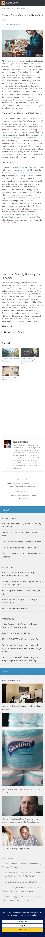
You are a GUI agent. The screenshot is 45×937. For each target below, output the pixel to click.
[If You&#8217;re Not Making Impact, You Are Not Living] (30, 353)
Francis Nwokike (12, 24)
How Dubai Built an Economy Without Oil (20, 881)
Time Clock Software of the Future (17, 633)
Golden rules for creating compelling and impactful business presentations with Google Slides (22, 648)
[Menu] (42, 3)
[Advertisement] (22, 248)
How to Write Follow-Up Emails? (16, 608)
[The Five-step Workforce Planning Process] (10, 371)
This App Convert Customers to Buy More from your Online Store (18, 574)
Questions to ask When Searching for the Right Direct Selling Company (22, 583)
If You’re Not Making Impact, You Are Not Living (28, 360)
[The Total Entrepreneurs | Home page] (12, 3)
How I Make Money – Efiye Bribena (16, 848)
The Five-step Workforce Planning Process (9, 378)
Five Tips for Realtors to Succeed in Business (22, 541)
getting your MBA (27, 169)
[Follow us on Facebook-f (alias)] (38, 509)
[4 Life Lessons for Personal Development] (10, 353)
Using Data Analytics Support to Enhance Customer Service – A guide (20, 626)
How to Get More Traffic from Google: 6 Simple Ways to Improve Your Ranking (20, 659)
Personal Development (14, 8)
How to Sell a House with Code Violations (20, 547)
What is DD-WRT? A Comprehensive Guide (21, 639)
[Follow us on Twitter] (41, 509)
